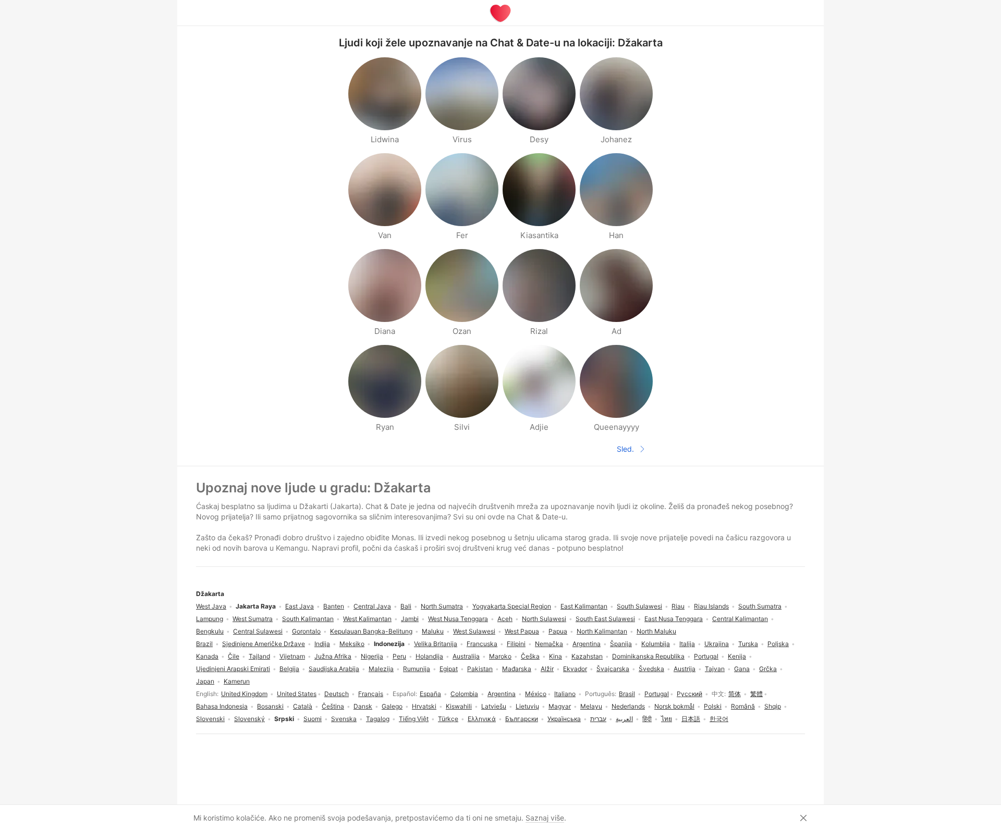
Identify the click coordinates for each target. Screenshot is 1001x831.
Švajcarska (612, 669)
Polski (713, 706)
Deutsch (336, 694)
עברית (598, 719)
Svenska (344, 719)
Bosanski (270, 706)
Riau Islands (711, 606)
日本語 (690, 719)
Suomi (312, 719)
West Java (211, 606)
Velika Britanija (435, 644)
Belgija (289, 669)
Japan (205, 681)
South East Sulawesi (605, 619)
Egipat (449, 669)
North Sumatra (442, 606)
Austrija (684, 669)
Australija (466, 656)
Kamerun (237, 681)
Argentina (501, 694)
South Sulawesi (639, 606)
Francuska (482, 644)
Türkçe (448, 719)
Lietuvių (527, 706)
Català (302, 706)
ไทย (666, 719)
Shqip (772, 706)
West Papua (522, 631)
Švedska (651, 669)
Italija (687, 644)
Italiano (565, 694)
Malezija (381, 669)
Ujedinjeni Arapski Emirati (233, 669)
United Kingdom (244, 694)
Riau (678, 606)
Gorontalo (306, 631)
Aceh (504, 619)
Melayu (591, 706)
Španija (621, 644)
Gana (742, 669)
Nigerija (372, 656)
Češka (530, 656)
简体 (734, 694)
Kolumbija (655, 644)
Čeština (333, 706)
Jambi (410, 619)
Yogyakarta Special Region (511, 606)
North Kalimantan (602, 631)
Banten (333, 606)
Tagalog (377, 719)
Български (521, 719)
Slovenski (210, 719)
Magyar (559, 706)
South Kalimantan (308, 619)
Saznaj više (545, 817)
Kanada (207, 656)
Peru (399, 656)
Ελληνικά (482, 719)
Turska (748, 644)
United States (296, 694)
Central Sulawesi (258, 631)
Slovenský (249, 719)
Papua (557, 631)
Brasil (627, 694)
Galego (392, 706)
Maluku (433, 631)
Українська (564, 719)
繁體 (756, 694)
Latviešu (493, 706)
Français (370, 694)
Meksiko (351, 644)
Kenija (737, 656)
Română (743, 706)
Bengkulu (210, 631)
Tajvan (715, 669)
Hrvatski (424, 706)
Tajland (259, 656)
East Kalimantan (583, 606)
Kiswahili (459, 706)
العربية (624, 719)
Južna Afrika (332, 656)
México (535, 694)
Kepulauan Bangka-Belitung (371, 631)
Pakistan (480, 669)
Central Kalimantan (740, 619)
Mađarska (516, 669)
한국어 (719, 719)
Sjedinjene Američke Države (263, 644)
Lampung (209, 619)
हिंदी (647, 719)
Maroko (500, 656)
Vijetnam (292, 656)
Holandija (429, 656)
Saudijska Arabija (334, 669)
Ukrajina (716, 644)
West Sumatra (253, 619)
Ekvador (575, 669)
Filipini (516, 644)
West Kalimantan (367, 619)
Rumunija (416, 669)
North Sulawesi (544, 619)
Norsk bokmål (674, 706)
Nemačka (549, 644)
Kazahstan (587, 656)
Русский (689, 694)
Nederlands (628, 706)
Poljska (778, 644)
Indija (322, 644)
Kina (555, 656)
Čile (233, 656)
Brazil (204, 644)
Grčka (768, 669)
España (430, 694)
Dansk (362, 706)
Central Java (372, 606)
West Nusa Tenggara (458, 619)
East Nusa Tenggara (673, 619)
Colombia (464, 694)
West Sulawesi (474, 631)
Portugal (656, 694)
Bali (405, 606)
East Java (299, 606)
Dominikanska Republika (648, 656)
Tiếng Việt (414, 719)
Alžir (547, 669)
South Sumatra (760, 606)
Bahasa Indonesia (222, 706)
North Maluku (656, 631)
